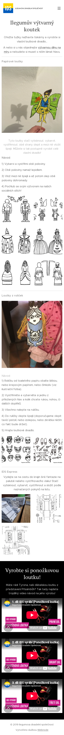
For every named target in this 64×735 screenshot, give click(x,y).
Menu (59, 8)
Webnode (42, 729)
